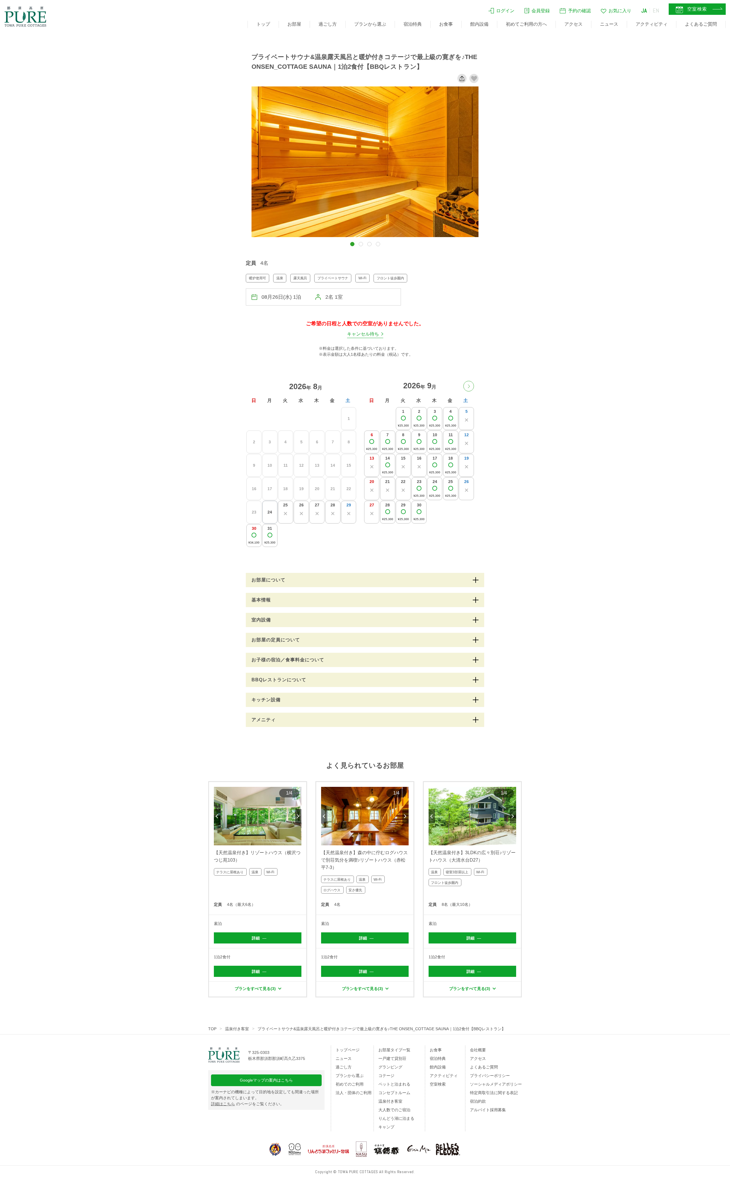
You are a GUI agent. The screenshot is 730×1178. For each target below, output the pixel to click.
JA (644, 10)
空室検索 (438, 1084)
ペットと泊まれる (394, 1084)
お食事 (446, 24)
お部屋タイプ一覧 (394, 1050)
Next (298, 816)
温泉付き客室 (237, 1029)
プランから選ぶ (370, 24)
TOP (212, 1029)
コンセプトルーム (394, 1092)
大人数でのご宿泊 (394, 1110)
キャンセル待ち (363, 334)
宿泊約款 (478, 1101)
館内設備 (479, 24)
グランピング (390, 1067)
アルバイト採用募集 (488, 1110)
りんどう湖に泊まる (396, 1118)
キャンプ (386, 1127)
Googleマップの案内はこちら (266, 1080)
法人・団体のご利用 (354, 1092)
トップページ (348, 1050)
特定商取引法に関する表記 (494, 1092)
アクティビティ (652, 24)
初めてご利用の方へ (526, 24)
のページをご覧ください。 (247, 1104)
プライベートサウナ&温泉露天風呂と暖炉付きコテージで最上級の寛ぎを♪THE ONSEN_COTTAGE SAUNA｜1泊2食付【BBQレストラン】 (381, 1029)
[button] (352, 244)
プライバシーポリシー (490, 1075)
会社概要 (478, 1050)
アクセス (573, 24)
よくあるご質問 (701, 24)
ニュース (609, 24)
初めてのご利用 (350, 1084)
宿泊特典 (412, 24)
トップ (263, 24)
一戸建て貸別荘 (392, 1058)
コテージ (386, 1075)
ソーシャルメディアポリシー (496, 1084)
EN (656, 10)
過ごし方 (328, 24)
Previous (217, 816)
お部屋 (294, 24)
